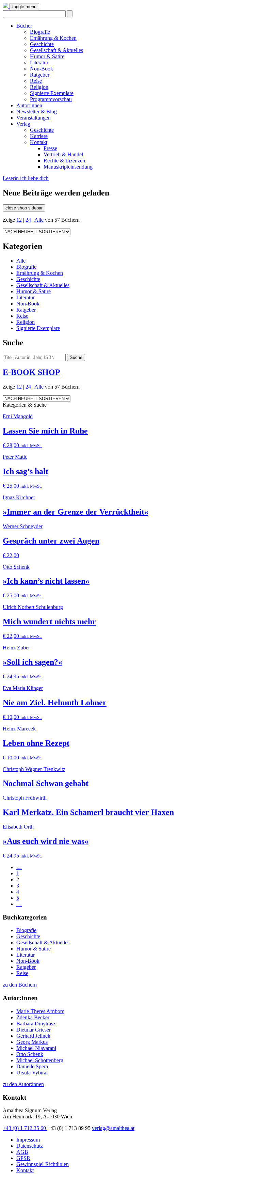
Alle (39, 220)
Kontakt (38, 142)
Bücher (24, 26)
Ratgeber (39, 75)
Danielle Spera (32, 1066)
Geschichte (42, 44)
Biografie (40, 32)
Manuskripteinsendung (68, 167)
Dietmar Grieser (33, 1030)
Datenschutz (29, 1146)
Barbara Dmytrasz (35, 1023)
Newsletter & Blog (36, 111)
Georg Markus (32, 1042)
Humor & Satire (47, 56)
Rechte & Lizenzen (64, 160)
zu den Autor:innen (23, 1084)
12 (19, 220)
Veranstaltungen (33, 118)
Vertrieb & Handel (63, 154)
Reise (36, 81)
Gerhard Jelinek (33, 1036)
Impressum (28, 1140)
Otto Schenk (29, 1054)
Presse (50, 148)
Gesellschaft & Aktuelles (56, 50)
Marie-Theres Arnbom (40, 1011)
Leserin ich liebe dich (26, 178)
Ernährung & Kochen (53, 38)
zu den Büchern (20, 985)
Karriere (39, 136)
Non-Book (41, 69)
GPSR (23, 1158)
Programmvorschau (51, 99)
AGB (22, 1152)
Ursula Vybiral (32, 1072)
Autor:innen (29, 105)
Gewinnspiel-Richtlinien (42, 1164)
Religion (39, 87)
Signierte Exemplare (51, 93)
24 (28, 220)
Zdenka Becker (32, 1017)
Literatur (39, 62)
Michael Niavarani (36, 1048)
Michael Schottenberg (39, 1060)
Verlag (23, 124)
